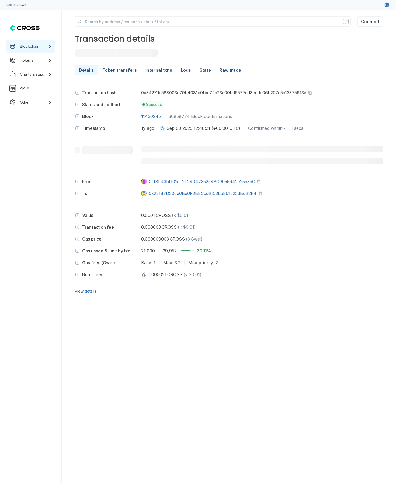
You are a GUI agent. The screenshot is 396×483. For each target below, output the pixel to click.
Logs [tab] (186, 70)
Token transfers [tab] (119, 70)
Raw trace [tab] (230, 70)
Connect (370, 21)
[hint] (77, 92)
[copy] (311, 92)
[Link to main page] (25, 28)
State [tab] (205, 70)
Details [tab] (86, 70)
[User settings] (387, 5)
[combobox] (162, 128)
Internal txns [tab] (158, 70)
